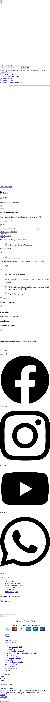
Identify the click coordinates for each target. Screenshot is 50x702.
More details (4, 298)
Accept (2, 695)
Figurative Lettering (7, 82)
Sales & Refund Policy (13, 583)
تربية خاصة (13, 655)
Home (2, 70)
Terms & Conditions (12, 587)
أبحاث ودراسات (15, 658)
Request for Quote (11, 592)
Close (2, 676)
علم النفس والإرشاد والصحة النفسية (23, 653)
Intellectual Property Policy (15, 585)
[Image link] (11, 337)
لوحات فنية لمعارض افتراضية (33, 70)
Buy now (14, 231)
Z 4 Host (27, 621)
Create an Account (7, 688)
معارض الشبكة (16, 70)
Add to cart (4, 231)
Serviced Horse (6, 76)
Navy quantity (8, 229)
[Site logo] (10, 63)
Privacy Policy (10, 581)
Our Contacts (9, 590)
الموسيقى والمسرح (16, 651)
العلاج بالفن (13, 649)
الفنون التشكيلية (15, 647)
